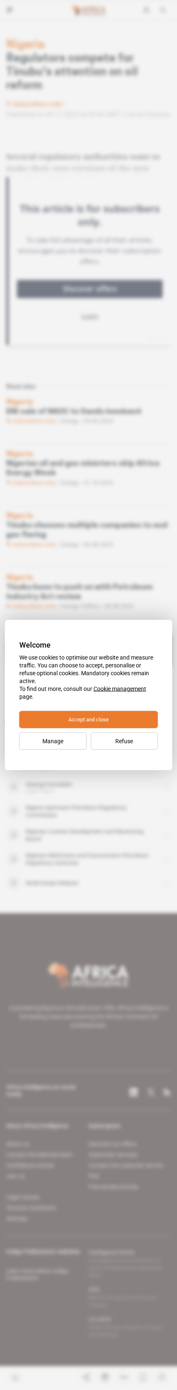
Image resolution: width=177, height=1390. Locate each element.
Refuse (124, 741)
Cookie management (119, 689)
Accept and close (88, 719)
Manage (52, 741)
